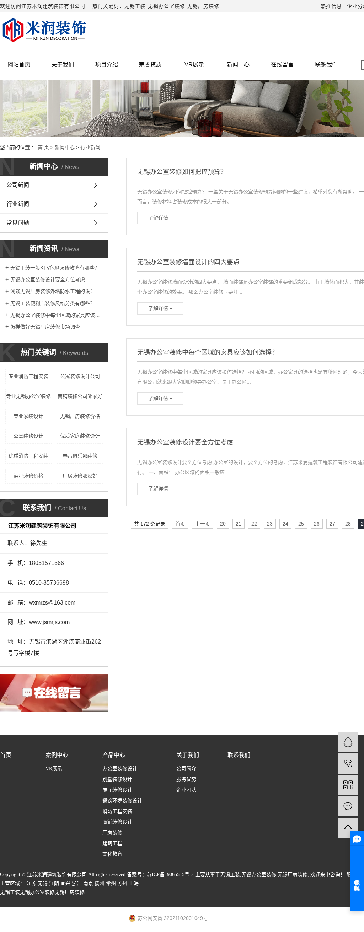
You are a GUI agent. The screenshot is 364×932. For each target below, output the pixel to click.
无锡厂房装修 (203, 6)
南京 (88, 883)
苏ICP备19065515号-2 (170, 874)
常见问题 (17, 223)
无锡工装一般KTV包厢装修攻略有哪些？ (55, 268)
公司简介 (186, 768)
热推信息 (331, 6)
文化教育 (112, 854)
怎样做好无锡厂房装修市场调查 (45, 327)
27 (332, 524)
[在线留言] (348, 806)
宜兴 (65, 883)
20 (223, 524)
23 (270, 524)
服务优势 (186, 779)
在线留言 (282, 65)
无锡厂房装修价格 (80, 416)
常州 (111, 883)
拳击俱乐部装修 (80, 456)
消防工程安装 (117, 811)
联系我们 (326, 65)
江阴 (54, 883)
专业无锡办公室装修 (28, 396)
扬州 (100, 883)
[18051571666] (348, 763)
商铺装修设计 (117, 822)
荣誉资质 (150, 65)
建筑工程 (112, 843)
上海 (134, 883)
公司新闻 (17, 185)
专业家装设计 (28, 416)
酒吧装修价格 (28, 476)
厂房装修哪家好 (80, 476)
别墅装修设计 (117, 779)
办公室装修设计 (119, 768)
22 (254, 524)
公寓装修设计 (28, 436)
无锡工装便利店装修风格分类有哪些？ (52, 303)
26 (317, 524)
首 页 (43, 147)
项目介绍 (106, 65)
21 (238, 524)
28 (348, 524)
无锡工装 (135, 6)
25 (301, 524)
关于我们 (62, 65)
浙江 (77, 883)
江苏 (31, 883)
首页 (180, 524)
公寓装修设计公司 (80, 376)
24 (285, 524)
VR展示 (194, 65)
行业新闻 (90, 147)
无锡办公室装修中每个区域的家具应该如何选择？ (56, 315)
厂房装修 (112, 832)
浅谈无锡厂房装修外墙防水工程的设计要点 (56, 291)
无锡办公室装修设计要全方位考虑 (47, 279)
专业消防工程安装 (28, 376)
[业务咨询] (348, 742)
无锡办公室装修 (166, 6)
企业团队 (186, 790)
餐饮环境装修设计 (122, 800)
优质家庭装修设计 (80, 436)
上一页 (202, 524)
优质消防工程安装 (28, 456)
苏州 (122, 883)
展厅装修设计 (117, 790)
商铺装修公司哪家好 (80, 396)
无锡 (43, 883)
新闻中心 (238, 65)
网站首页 (18, 65)
